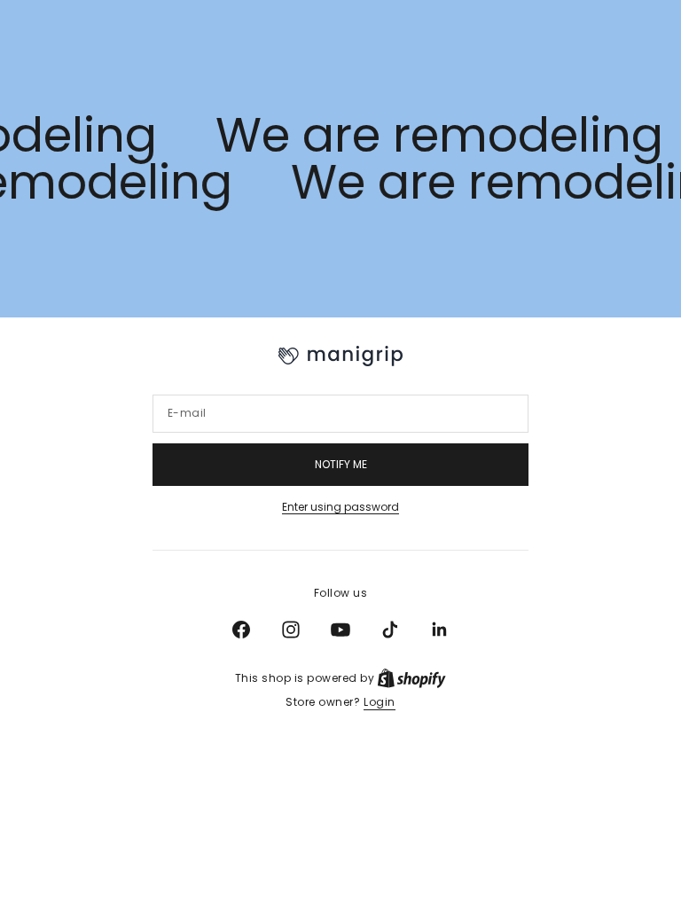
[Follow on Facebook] (241, 629)
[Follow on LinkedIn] (439, 629)
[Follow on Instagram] (290, 629)
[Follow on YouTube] (340, 629)
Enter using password (340, 507)
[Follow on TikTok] (390, 629)
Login (379, 702)
